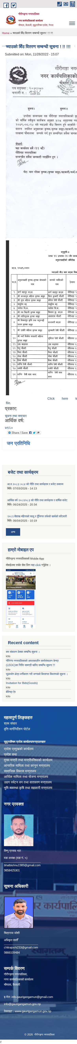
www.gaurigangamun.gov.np (33, 1011)
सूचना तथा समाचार (16, 416)
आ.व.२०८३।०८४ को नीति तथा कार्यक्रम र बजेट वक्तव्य (35, 484)
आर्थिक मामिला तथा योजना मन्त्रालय (26, 777)
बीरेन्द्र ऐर (11, 691)
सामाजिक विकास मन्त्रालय (20, 771)
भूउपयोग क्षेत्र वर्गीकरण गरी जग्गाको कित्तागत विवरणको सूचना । (37, 674)
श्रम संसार (10, 723)
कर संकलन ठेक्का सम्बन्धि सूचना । (23, 651)
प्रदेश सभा (10, 754)
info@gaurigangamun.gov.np (22, 1004)
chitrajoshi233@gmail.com (21, 947)
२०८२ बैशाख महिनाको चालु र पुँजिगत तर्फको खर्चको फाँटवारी (37, 516)
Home (5, 33)
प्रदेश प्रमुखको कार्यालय (18, 749)
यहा (33, 564)
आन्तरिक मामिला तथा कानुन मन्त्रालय (27, 766)
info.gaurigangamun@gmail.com (32, 997)
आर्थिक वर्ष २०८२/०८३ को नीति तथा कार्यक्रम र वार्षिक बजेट (37, 500)
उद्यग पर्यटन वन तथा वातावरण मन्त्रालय (28, 782)
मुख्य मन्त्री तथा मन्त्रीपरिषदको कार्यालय (28, 760)
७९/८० (9, 427)
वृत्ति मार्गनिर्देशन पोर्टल (17, 729)
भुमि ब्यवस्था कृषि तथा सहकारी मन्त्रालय (28, 788)
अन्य (13, 532)
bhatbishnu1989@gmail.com (22, 865)
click (38, 564)
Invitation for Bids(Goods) (22, 682)
